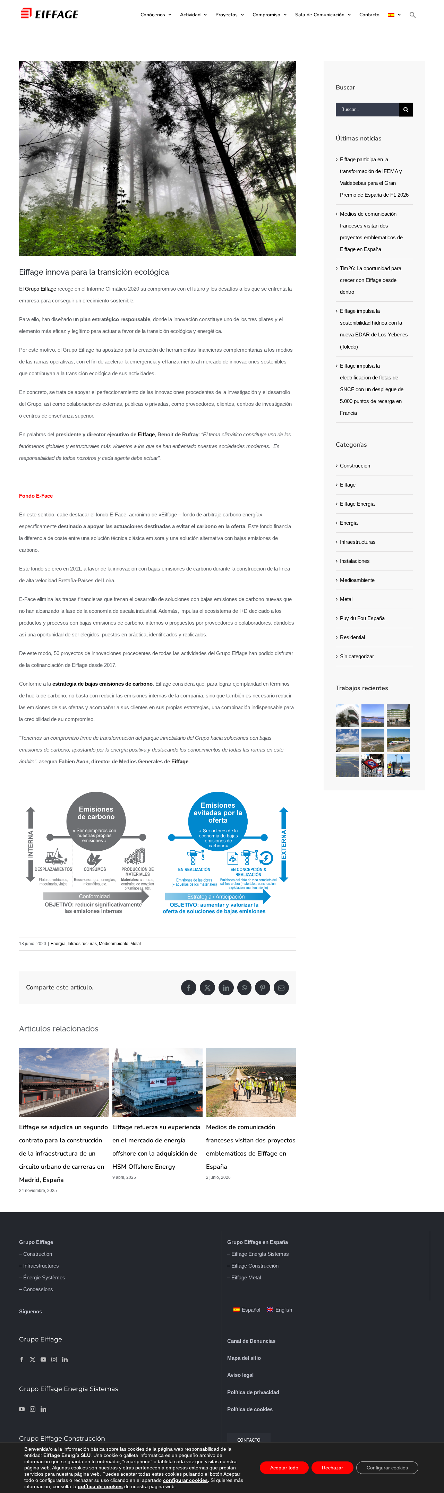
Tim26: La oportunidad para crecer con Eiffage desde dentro (370, 280)
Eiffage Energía (357, 504)
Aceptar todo (284, 1467)
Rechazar (332, 1467)
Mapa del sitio (244, 1358)
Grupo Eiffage (40, 289)
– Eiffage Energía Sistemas (258, 1254)
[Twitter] (32, 1359)
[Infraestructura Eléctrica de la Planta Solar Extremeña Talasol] (373, 740)
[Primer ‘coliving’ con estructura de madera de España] (348, 715)
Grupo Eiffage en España (257, 1242)
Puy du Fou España (362, 618)
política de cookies (100, 1486)
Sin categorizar (357, 656)
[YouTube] (43, 1359)
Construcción (355, 466)
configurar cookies (185, 1480)
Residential (352, 637)
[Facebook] (22, 1359)
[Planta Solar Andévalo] (373, 715)
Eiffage (146, 434)
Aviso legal (240, 1375)
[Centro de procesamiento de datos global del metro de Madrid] (373, 765)
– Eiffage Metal (244, 1277)
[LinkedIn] (65, 1359)
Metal (135, 943)
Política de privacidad (253, 1392)
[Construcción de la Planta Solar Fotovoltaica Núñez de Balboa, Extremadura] (348, 765)
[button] (412, 14)
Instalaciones (355, 561)
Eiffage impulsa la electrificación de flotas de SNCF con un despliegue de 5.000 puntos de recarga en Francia (371, 389)
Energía (58, 943)
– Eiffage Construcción (253, 1266)
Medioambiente (113, 943)
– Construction (35, 1254)
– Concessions (36, 1289)
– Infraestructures (39, 1266)
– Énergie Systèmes (42, 1277)
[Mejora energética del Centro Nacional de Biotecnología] (398, 715)
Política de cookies (250, 1409)
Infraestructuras (82, 943)
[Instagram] (54, 1359)
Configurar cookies (387, 1467)
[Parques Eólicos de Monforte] (348, 740)
